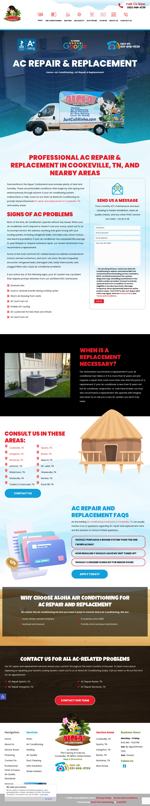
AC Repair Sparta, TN (19, 681)
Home (49, 72)
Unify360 (121, 802)
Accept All (48, 799)
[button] (3, 697)
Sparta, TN (46, 447)
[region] (30, 792)
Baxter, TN (46, 453)
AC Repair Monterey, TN (93, 686)
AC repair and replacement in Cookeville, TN (57, 201)
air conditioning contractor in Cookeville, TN (110, 521)
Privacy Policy (126, 293)
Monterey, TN (16, 460)
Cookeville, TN (16, 447)
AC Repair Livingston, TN (20, 686)
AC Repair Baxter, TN (91, 681)
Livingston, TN (16, 453)
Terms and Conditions (106, 296)
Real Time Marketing (102, 802)
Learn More (44, 794)
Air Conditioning (64, 72)
